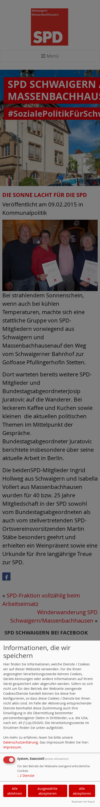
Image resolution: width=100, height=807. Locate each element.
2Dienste (25, 775)
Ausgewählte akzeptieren (47, 791)
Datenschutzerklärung (20, 742)
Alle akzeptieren (82, 791)
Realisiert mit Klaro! (83, 801)
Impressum (12, 747)
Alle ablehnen (14, 791)
